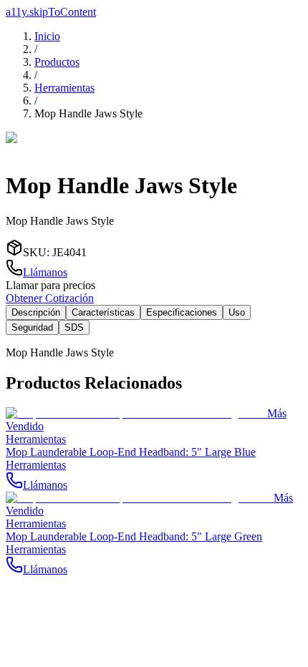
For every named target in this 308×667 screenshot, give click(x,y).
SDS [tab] (74, 327)
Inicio (47, 36)
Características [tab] (103, 312)
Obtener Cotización (50, 298)
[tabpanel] (154, 352)
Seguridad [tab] (32, 327)
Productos (57, 62)
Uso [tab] (236, 312)
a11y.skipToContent (51, 12)
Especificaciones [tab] (181, 312)
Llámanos (45, 272)
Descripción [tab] (35, 312)
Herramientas (64, 88)
